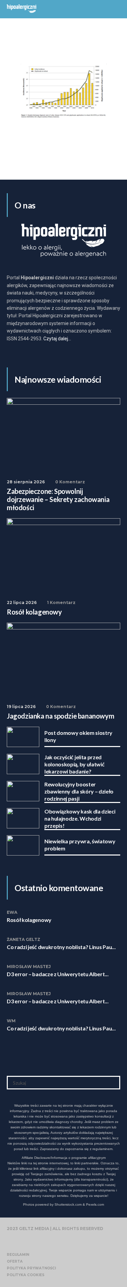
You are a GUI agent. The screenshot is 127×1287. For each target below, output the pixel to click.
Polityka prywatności (31, 1268)
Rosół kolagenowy (29, 920)
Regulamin (18, 1254)
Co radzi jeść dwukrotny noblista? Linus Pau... (61, 947)
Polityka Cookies (25, 1275)
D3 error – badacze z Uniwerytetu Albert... (58, 974)
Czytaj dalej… (57, 338)
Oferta (15, 1261)
